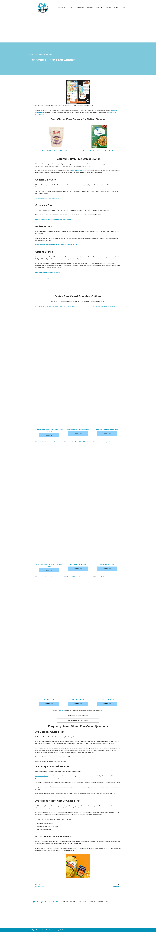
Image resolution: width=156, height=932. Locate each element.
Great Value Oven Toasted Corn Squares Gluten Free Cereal (49, 430)
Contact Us (73, 901)
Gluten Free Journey (47, 930)
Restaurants (99, 7)
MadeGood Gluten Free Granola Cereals (107, 429)
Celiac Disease (61, 7)
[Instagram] (37, 901)
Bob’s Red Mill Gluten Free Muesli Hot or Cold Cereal (49, 565)
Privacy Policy (82, 901)
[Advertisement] (78, 27)
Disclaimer (92, 901)
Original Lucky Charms (41, 776)
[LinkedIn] (57, 901)
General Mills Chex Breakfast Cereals (78, 429)
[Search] (124, 7)
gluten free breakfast (78, 170)
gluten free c (61, 710)
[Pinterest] (49, 901)
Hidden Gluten (80, 7)
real (65, 710)
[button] (92, 7)
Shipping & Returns (102, 901)
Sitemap (65, 901)
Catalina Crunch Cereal (107, 564)
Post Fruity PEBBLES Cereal (78, 564)
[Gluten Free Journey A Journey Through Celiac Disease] (42, 7)
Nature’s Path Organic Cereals (49, 699)
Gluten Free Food (38, 54)
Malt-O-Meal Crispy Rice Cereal (78, 699)
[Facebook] (33, 901)
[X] (53, 901)
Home (31, 54)
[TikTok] (41, 901)
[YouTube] (45, 901)
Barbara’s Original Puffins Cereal (107, 699)
